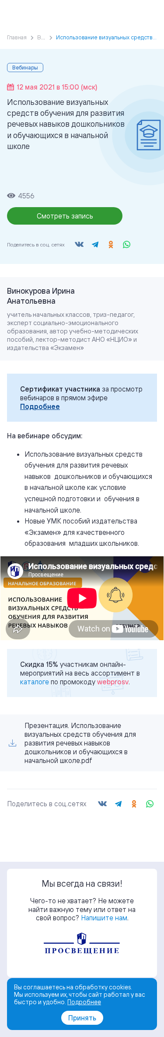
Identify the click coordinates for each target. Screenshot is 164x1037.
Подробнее (40, 406)
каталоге (34, 681)
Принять (82, 1017)
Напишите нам (104, 917)
